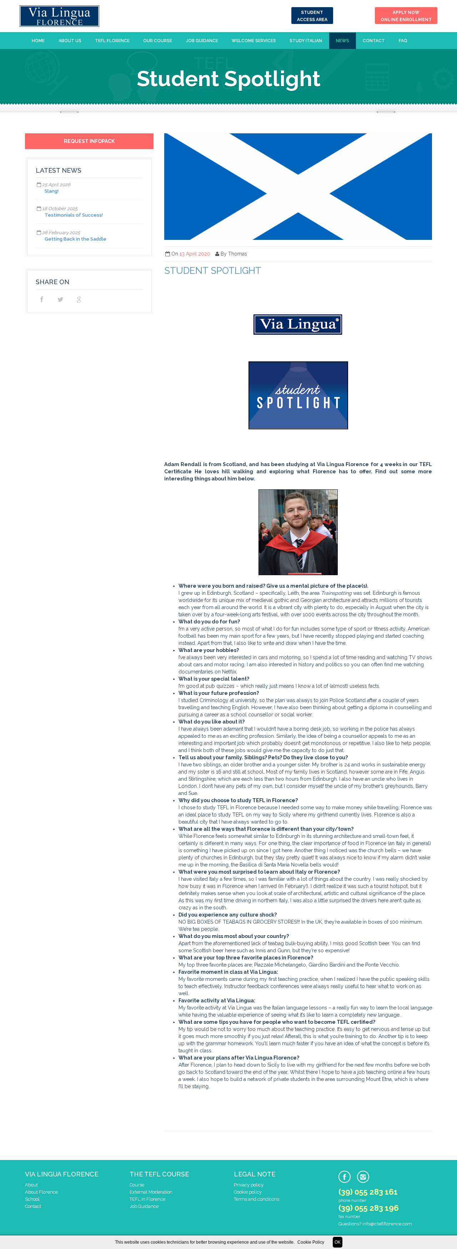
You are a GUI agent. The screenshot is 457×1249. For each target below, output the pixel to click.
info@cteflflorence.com (387, 1223)
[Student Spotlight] (298, 186)
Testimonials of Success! (74, 215)
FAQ (403, 40)
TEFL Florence (112, 40)
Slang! (52, 191)
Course (137, 1185)
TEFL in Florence (147, 1199)
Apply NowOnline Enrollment (406, 16)
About (31, 1185)
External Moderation (151, 1192)
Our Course (157, 40)
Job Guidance (202, 40)
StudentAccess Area (312, 16)
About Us (70, 40)
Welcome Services (254, 40)
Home (38, 40)
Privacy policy (248, 1185)
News (342, 40)
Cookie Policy (310, 1242)
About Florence (41, 1192)
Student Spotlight (212, 270)
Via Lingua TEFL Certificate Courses (59, 16)
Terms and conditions (256, 1199)
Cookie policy (248, 1192)
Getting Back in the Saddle (75, 239)
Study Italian (306, 40)
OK (338, 1242)
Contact (374, 40)
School (32, 1199)
